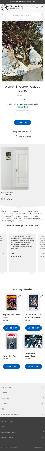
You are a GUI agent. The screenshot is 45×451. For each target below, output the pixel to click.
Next (42, 251)
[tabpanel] (22, 51)
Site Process (39, 447)
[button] (16, 137)
